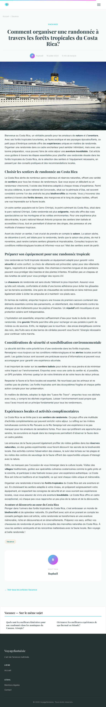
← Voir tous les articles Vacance (21, 589)
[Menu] (99, 4)
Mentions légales (12, 685)
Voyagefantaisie (14, 651)
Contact (8, 690)
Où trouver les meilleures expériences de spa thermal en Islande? (77, 623)
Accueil (6, 16)
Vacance (15, 16)
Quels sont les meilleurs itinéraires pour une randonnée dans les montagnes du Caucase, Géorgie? (26, 625)
